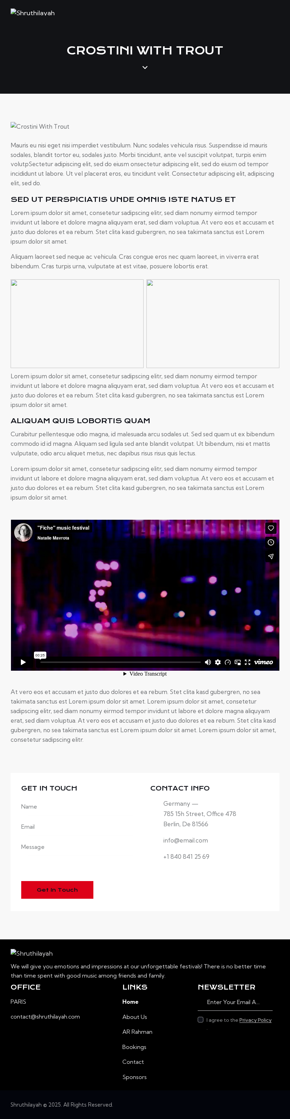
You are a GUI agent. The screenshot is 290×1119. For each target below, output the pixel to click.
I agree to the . (239, 1024)
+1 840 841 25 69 (186, 856)
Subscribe (267, 1002)
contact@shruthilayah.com (45, 1016)
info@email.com (185, 840)
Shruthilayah (26, 1104)
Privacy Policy (255, 1020)
